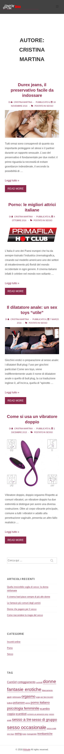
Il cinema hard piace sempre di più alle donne (28, 596)
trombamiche (45, 733)
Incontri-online (13, 642)
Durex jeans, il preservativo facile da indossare (32, 90)
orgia (38, 697)
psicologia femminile (23, 708)
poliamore (19, 702)
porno (27, 703)
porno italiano (40, 702)
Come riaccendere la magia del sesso (25, 615)
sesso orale (51, 728)
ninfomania (16, 697)
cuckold (39, 682)
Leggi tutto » (12, 180)
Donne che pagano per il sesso (21, 609)
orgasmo (28, 696)
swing (18, 733)
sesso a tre (21, 719)
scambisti (21, 714)
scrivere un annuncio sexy (37, 714)
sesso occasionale (26, 727)
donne (49, 681)
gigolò (9, 697)
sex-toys (10, 734)
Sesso (49, 106)
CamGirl (12, 682)
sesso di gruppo (44, 720)
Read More (16, 188)
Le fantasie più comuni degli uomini (24, 603)
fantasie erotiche (24, 689)
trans (24, 734)
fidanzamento (47, 690)
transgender (32, 734)
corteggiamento (26, 682)
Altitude (26, 749)
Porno (10, 648)
